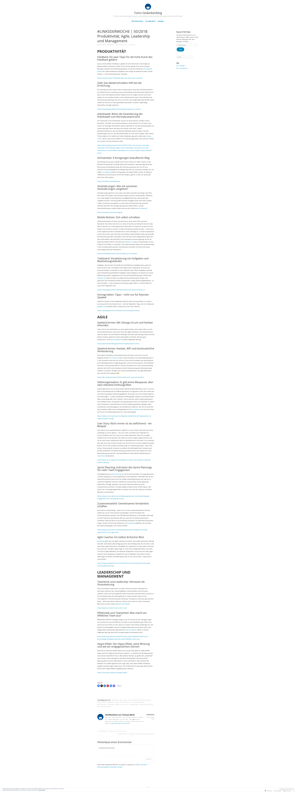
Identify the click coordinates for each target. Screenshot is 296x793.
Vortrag (150, 704)
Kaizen (99, 702)
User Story (125, 704)
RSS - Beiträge (180, 66)
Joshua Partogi (116, 474)
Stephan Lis (101, 278)
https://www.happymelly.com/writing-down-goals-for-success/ (119, 109)
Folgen (180, 49)
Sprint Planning (101, 704)
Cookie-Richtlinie (41, 790)
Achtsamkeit (115, 700)
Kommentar (148, 759)
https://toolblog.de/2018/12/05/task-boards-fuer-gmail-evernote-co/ (121, 290)
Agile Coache (127, 700)
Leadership (110, 702)
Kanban (104, 702)
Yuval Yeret (101, 456)
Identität (148, 700)
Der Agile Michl (150, 21)
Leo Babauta (106, 172)
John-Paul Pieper (124, 604)
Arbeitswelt (135, 700)
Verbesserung (143, 704)
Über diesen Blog (137, 21)
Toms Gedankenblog (148, 13)
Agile (121, 700)
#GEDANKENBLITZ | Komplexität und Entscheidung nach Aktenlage (135, 734)
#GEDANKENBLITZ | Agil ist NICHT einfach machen (111, 731)
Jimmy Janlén (129, 523)
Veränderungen (133, 704)
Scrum (130, 702)
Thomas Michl (102, 44)
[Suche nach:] (184, 57)
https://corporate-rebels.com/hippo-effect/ (112, 673)
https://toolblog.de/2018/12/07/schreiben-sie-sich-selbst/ (117, 254)
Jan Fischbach (116, 340)
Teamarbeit (110, 704)
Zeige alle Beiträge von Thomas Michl (120, 723)
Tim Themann (114, 358)
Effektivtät (142, 700)
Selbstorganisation (138, 702)
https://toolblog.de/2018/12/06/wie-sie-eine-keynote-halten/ (118, 311)
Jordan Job (101, 541)
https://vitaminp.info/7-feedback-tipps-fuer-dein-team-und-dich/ (120, 78)
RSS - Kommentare (181, 68)
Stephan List (129, 242)
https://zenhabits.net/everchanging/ (109, 212)
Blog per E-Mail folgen (183, 32)
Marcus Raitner (131, 630)
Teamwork (118, 704)
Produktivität (124, 702)
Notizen (117, 702)
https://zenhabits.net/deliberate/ (108, 181)
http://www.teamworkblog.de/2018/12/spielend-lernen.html (118, 344)
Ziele (98, 706)
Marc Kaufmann (134, 409)
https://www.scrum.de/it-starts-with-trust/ (112, 608)
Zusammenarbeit (106, 706)
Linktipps (160, 21)
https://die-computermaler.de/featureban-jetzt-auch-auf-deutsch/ (120, 377)
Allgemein (111, 44)
